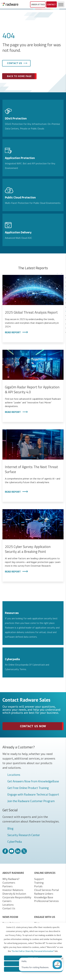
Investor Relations (12, 890)
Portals (38, 886)
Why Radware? (10, 879)
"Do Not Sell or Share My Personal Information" (33, 951)
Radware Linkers (43, 893)
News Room (10, 917)
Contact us (14, 63)
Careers (7, 901)
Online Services (44, 873)
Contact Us (8, 908)
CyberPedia (14, 841)
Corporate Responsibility (16, 897)
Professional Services (46, 901)
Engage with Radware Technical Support (33, 794)
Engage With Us (44, 917)
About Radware (13, 873)
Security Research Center (23, 835)
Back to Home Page (19, 76)
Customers (8, 882)
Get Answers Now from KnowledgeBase (33, 781)
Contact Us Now (33, 726)
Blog (10, 828)
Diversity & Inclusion (14, 893)
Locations (13, 775)
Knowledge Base (43, 897)
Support (39, 879)
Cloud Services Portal (46, 890)
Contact (51, 4)
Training (39, 882)
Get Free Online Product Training (28, 788)
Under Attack (38, 4)
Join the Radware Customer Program (31, 801)
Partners (7, 886)
